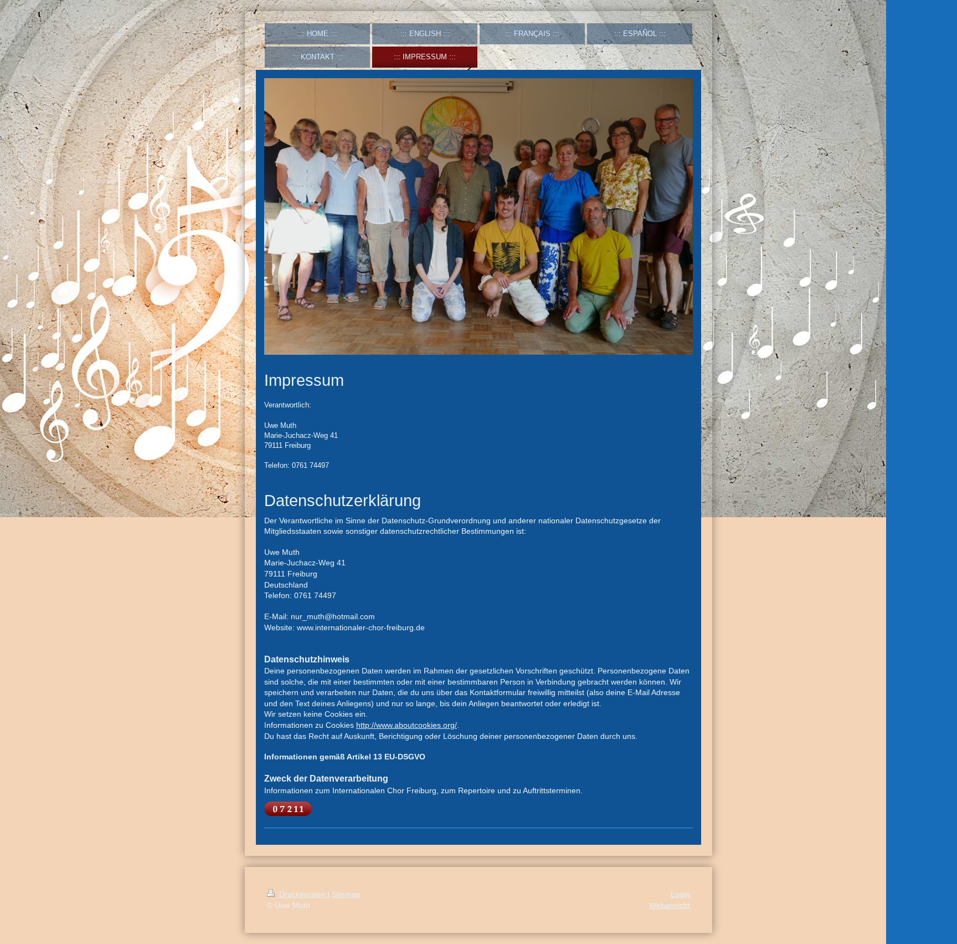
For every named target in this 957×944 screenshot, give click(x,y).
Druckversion (302, 894)
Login (680, 894)
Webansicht (669, 905)
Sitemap (346, 894)
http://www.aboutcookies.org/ (406, 725)
